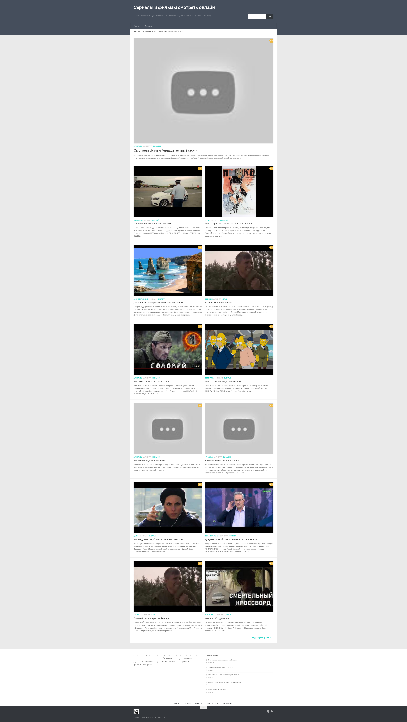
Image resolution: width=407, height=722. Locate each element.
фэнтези (150, 665)
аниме (153, 659)
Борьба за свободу (151, 656)
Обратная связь (212, 703)
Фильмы (136, 26)
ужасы (192, 662)
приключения (168, 661)
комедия (148, 661)
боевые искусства (178, 659)
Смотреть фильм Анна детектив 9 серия (165, 150)
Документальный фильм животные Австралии (158, 302)
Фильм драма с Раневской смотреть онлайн (228, 223)
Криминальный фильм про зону (222, 460)
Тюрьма (145, 659)
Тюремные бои (194, 656)
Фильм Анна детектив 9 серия (149, 460)
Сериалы (148, 26)
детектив (188, 659)
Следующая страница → (262, 637)
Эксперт (161, 299)
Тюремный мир (138, 659)
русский (178, 662)
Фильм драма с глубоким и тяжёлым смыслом (158, 539)
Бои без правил (141, 656)
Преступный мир (184, 656)
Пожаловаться (227, 703)
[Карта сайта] (268, 711)
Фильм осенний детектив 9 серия (151, 381)
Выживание (160, 656)
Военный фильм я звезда (218, 302)
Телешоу (198, 703)
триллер (185, 661)
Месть (177, 656)
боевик (167, 658)
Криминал (138, 220)
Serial (224, 299)
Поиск (250, 13)
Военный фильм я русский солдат (152, 618)
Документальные (141, 299)
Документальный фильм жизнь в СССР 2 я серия (231, 539)
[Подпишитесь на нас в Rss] (271, 711)
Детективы (138, 146)
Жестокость (172, 656)
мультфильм (157, 662)
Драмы (207, 220)
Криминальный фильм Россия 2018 (152, 223)
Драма (166, 656)
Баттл (135, 656)
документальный (138, 662)
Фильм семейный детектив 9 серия (223, 381)
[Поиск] (269, 16)
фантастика (140, 664)
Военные (209, 299)
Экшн (149, 659)
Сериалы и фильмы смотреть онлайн (174, 7)
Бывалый (157, 146)
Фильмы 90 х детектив (217, 618)
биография (159, 659)
